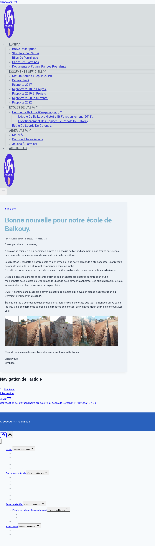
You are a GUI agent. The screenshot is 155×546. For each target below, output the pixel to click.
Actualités (18, 148)
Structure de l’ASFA (25, 53)
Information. (7, 391)
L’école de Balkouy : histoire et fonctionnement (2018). (55, 116)
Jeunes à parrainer (24, 144)
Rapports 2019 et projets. (29, 93)
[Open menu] (3, 191)
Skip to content (8, 1)
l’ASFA (9, 449)
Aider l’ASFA (12, 526)
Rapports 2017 (22, 84)
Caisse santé (20, 80)
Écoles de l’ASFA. (14, 504)
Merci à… (18, 135)
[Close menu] (1, 441)
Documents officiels (16, 473)
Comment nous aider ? (27, 139)
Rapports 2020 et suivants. (30, 98)
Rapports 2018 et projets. (29, 89)
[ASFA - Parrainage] (9, 37)
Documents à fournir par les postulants (39, 66)
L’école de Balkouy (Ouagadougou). (29, 510)
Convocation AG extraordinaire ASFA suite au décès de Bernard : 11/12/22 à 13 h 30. (48, 401)
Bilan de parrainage (25, 57)
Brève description (24, 49)
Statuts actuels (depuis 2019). (32, 76)
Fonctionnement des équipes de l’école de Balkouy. (53, 121)
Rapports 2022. (22, 102)
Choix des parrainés (25, 62)
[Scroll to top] (3, 435)
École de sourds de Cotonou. (32, 125)
